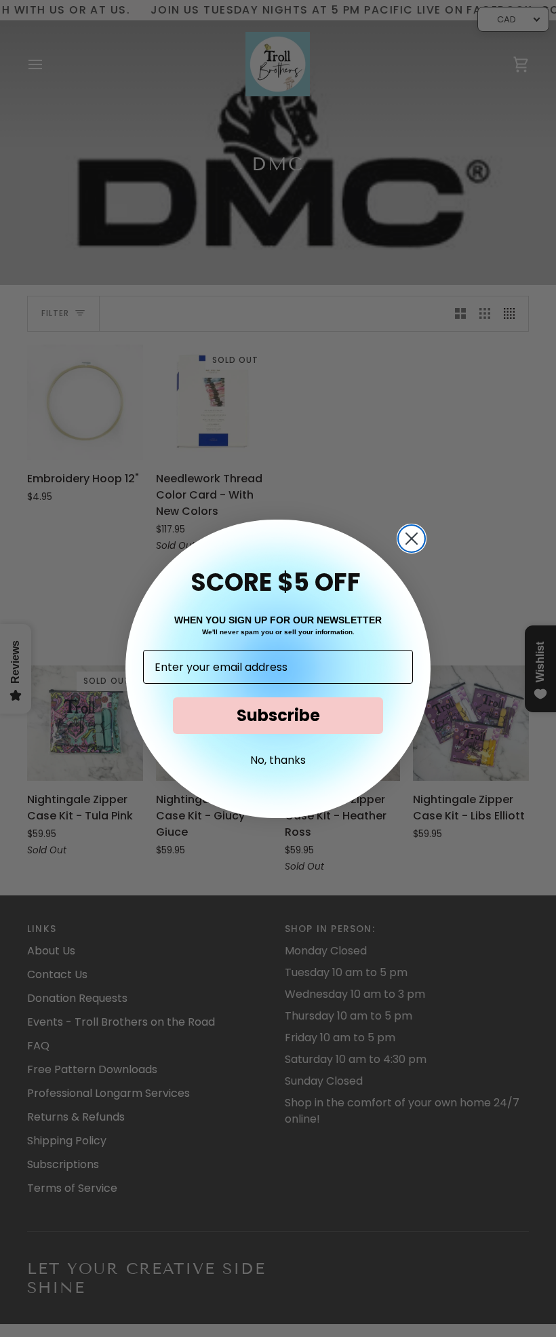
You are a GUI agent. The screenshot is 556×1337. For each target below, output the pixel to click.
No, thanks (278, 760)
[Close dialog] (411, 538)
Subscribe (278, 715)
